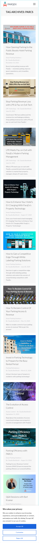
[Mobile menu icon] (34, 4)
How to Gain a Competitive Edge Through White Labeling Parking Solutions (18, 257)
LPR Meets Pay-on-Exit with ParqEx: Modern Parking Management (19, 153)
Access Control (10, 412)
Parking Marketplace (12, 368)
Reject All (19, 538)
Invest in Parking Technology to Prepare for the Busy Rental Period (19, 360)
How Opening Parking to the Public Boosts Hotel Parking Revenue (19, 50)
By (12, 60)
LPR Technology (11, 109)
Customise (19, 532)
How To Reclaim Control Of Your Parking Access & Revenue (18, 311)
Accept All (19, 526)
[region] (19, 524)
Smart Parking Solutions (13, 58)
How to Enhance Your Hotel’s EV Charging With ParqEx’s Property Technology (19, 205)
